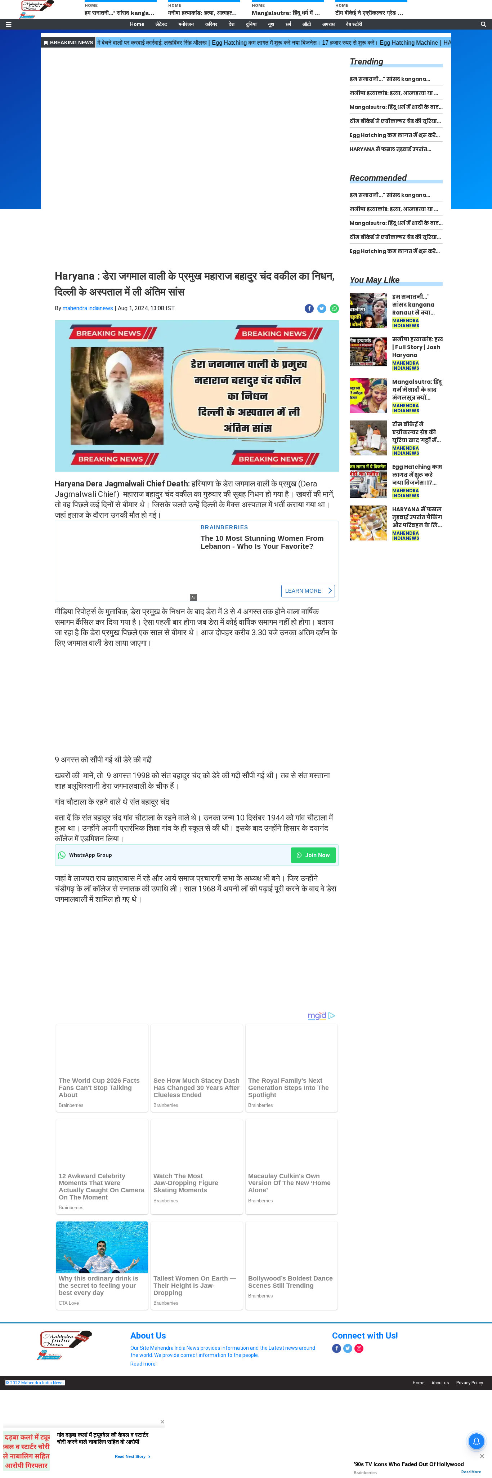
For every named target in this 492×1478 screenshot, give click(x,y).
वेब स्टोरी (354, 24)
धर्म (288, 24)
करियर (211, 24)
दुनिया (251, 24)
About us (440, 1382)
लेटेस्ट (161, 24)
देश (231, 24)
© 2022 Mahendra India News (34, 1382)
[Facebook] (336, 1348)
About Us (148, 1336)
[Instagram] (358, 1348)
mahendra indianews (88, 308)
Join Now (317, 855)
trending (366, 62)
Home (137, 24)
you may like (375, 280)
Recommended (378, 178)
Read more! (143, 1364)
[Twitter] (347, 1348)
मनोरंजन (186, 24)
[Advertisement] (197, 100)
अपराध (328, 24)
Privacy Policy (469, 1382)
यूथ (271, 24)
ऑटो (307, 24)
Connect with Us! (365, 1336)
